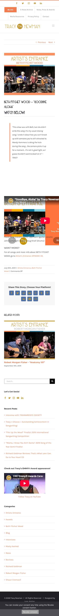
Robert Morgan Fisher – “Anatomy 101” (24, 362)
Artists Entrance (24, 268)
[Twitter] (9, 398)
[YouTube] (18, 398)
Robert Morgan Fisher (16, 573)
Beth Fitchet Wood (14, 526)
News (8, 553)
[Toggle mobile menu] (53, 25)
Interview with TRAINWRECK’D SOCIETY (24, 415)
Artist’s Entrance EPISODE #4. (29, 256)
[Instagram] (14, 398)
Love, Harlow (29, 601)
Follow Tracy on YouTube (29, 496)
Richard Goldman (14, 566)
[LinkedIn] (22, 398)
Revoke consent (30, 612)
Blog (8, 533)
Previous (42, 42)
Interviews (11, 539)
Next (50, 42)
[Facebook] (5, 398)
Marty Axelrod (12, 546)
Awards (9, 519)
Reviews (9, 559)
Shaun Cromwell (13, 580)
